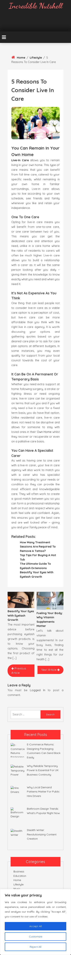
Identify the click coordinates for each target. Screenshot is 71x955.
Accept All (35, 926)
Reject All (35, 947)
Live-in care (20, 160)
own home (44, 432)
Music (16, 888)
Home (21, 57)
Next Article (49, 670)
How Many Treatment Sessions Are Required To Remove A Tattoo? (38, 546)
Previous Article (18, 671)
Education (19, 876)
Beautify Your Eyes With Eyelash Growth (21, 615)
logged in (37, 690)
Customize (35, 936)
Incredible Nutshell (35, 5)
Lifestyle (36, 57)
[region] (35, 922)
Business (18, 871)
